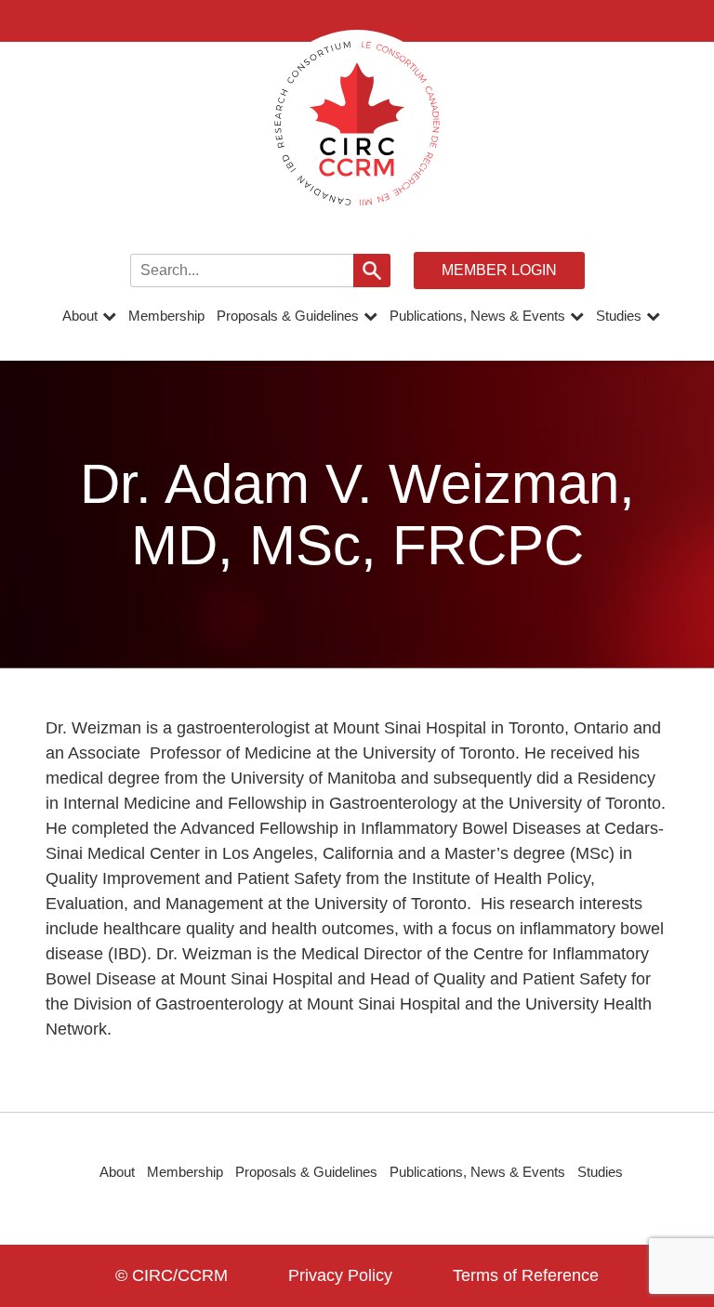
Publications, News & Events (477, 315)
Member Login (499, 270)
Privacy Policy (340, 1275)
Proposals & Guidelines (288, 315)
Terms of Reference (526, 1275)
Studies (618, 315)
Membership (166, 315)
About (80, 315)
